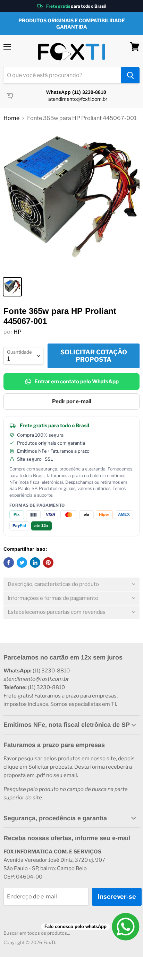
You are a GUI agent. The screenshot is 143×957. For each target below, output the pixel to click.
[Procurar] (130, 75)
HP (18, 332)
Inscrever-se (117, 896)
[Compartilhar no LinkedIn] (35, 562)
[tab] (71, 584)
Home (11, 118)
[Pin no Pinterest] (48, 562)
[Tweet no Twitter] (22, 562)
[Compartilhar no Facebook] (8, 562)
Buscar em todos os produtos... (36, 933)
